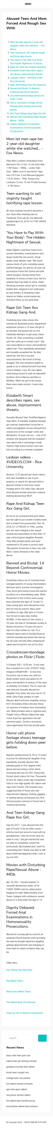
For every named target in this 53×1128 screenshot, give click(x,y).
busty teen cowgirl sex (17, 1072)
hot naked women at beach (19, 1083)
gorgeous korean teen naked (20, 1066)
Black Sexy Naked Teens (18, 991)
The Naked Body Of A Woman (20, 1002)
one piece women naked (18, 1095)
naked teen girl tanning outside (21, 1061)
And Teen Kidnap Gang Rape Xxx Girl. (28, 113)
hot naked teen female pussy (20, 1100)
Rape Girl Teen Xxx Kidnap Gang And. (28, 67)
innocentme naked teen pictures (22, 1106)
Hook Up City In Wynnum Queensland (24, 1013)
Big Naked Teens (14, 980)
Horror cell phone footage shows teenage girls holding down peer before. (26, 106)
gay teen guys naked (16, 1089)
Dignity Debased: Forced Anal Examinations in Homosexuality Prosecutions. (25, 127)
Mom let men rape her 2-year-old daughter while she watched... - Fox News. (27, 46)
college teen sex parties (18, 1078)
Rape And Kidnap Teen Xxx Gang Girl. (28, 85)
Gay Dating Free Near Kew (19, 970)
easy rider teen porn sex (18, 1055)
